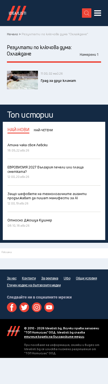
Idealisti (13, 331)
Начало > (14, 34)
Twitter (24, 307)
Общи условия (86, 278)
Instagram (37, 307)
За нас (11, 278)
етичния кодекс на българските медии (54, 336)
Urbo (67, 278)
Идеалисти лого (16, 13)
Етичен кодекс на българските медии (34, 285)
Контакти (29, 278)
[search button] (86, 13)
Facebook (12, 307)
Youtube (49, 307)
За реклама (49, 278)
